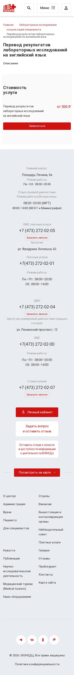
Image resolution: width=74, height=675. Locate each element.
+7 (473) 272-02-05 (37, 230)
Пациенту (10, 520)
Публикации (11, 558)
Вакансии (45, 504)
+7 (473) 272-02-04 (37, 306)
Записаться (37, 126)
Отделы (44, 496)
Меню (45, 8)
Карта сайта (47, 582)
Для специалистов (16, 528)
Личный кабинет (39, 412)
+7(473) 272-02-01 (37, 263)
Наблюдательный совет (51, 532)
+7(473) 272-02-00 (37, 344)
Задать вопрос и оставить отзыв (37, 428)
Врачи (7, 512)
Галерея (44, 550)
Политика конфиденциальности (37, 664)
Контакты (46, 574)
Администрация (14, 504)
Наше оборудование (17, 596)
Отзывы (44, 558)
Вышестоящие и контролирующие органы (51, 516)
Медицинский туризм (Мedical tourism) (18, 586)
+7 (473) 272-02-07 (37, 387)
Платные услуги (50, 542)
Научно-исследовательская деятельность (17, 571)
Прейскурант (48, 566)
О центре (9, 496)
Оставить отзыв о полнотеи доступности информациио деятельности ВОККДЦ (37, 449)
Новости (9, 550)
